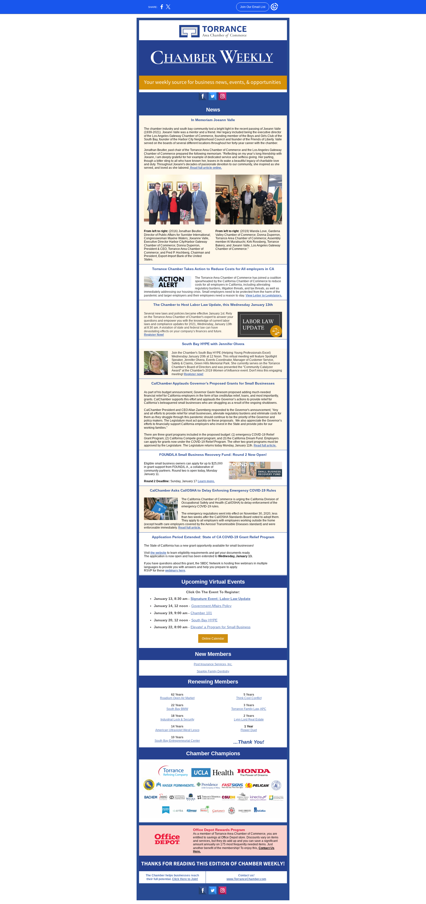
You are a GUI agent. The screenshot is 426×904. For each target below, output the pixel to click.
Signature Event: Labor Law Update (220, 599)
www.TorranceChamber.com (246, 879)
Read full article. (189, 527)
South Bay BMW (177, 709)
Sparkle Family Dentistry (213, 671)
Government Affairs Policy (211, 606)
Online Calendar (213, 638)
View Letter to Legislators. (264, 295)
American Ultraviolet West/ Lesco (177, 730)
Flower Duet (249, 730)
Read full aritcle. (265, 445)
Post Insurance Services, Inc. (213, 664)
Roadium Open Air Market (177, 698)
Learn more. (206, 481)
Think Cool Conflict (249, 698)
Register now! (193, 374)
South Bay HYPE (204, 620)
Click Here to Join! (185, 879)
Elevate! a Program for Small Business (220, 627)
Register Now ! (154, 334)
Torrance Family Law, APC (248, 709)
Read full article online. (205, 167)
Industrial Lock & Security (177, 719)
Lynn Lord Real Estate (249, 719)
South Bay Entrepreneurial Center (177, 740)
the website (158, 552)
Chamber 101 (201, 613)
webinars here (175, 570)
